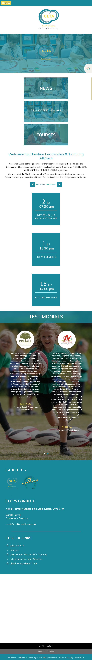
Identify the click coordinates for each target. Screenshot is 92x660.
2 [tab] (48, 453)
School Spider (79, 658)
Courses (14, 549)
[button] (6, 3)
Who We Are (17, 545)
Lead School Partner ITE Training (28, 554)
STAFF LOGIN (46, 645)
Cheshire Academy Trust (23, 563)
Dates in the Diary (46, 184)
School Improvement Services (26, 558)
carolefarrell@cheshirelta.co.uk (21, 524)
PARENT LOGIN (46, 651)
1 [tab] (44, 453)
